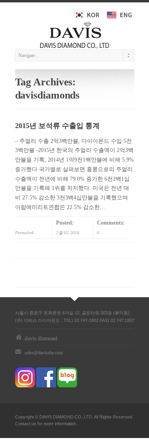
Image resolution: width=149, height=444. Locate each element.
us (33, 423)
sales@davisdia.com (44, 352)
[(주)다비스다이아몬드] (74, 33)
